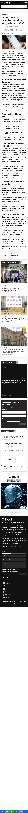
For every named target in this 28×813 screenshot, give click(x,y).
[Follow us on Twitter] (4, 597)
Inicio (2, 10)
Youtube (8, 589)
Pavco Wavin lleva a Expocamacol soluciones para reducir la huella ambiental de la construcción (12, 288)
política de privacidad (11, 418)
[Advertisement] (14, 668)
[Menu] (25, 3)
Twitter (7, 597)
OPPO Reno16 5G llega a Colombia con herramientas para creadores (13, 458)
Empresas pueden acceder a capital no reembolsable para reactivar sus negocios (13, 444)
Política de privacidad (19, 603)
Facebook (8, 583)
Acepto (9, 418)
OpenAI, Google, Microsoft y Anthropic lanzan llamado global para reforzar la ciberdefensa (13, 320)
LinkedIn (7, 586)
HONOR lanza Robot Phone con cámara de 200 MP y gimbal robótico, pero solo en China (15, 466)
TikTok (6, 591)
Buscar (2, 4)
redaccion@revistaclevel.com (14, 546)
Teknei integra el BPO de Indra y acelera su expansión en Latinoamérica (14, 437)
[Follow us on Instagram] (4, 595)
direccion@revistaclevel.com (14, 549)
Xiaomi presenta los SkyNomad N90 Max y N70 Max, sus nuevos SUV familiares (15, 451)
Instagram (7, 594)
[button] (8, 513)
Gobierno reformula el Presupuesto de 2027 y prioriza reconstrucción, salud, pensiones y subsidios (13, 351)
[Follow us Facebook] (4, 583)
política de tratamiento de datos (13, 421)
